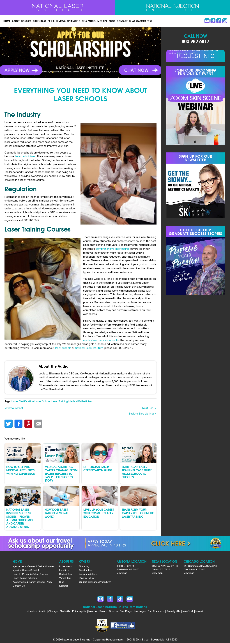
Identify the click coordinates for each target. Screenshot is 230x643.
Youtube (207, 20)
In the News (65, 566)
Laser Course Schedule (25, 578)
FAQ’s (51, 21)
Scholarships (86, 570)
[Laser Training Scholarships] (115, 543)
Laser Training (59, 401)
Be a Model (89, 21)
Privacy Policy (184, 53)
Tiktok (212, 20)
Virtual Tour (65, 578)
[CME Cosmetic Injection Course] (172, 7)
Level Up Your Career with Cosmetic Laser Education (98, 512)
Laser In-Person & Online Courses (31, 574)
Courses (26, 21)
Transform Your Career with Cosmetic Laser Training (138, 512)
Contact (122, 21)
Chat (132, 21)
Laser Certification (23, 401)
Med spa (102, 21)
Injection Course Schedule (26, 570)
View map (122, 573)
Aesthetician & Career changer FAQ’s (32, 582)
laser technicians (25, 156)
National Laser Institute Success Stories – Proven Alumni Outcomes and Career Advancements (19, 518)
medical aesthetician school (100, 340)
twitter (8, 424)
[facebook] (123, 626)
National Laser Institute (89, 347)
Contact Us (19, 585)
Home (6, 21)
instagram (224, 20)
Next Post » (149, 407)
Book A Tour (65, 574)
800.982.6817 (195, 41)
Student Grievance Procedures (95, 582)
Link (40, 52)
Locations (64, 570)
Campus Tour (144, 21)
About (15, 21)
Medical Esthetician (80, 401)
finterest (28, 424)
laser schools (63, 347)
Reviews (61, 21)
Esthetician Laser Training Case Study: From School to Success (137, 471)
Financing (73, 21)
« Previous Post (13, 407)
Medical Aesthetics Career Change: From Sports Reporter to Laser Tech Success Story (61, 473)
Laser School (42, 401)
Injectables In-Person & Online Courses (33, 566)
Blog (112, 21)
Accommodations (88, 574)
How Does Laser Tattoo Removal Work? (57, 512)
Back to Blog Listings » (143, 413)
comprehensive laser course (113, 248)
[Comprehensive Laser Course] (57, 7)
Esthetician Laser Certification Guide (97, 468)
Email (38, 424)
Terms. (196, 53)
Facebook (218, 20)
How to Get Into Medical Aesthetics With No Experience (20, 470)
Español (63, 585)
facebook (18, 424)
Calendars (39, 21)
